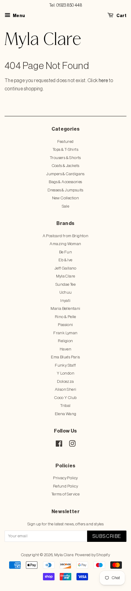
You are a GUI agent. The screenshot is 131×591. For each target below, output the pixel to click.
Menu (18, 16)
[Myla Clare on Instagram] (72, 445)
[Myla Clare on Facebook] (58, 445)
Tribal (65, 406)
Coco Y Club (65, 398)
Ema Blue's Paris (65, 357)
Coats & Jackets (66, 166)
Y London (65, 373)
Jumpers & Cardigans (65, 174)
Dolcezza (65, 381)
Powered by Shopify (92, 555)
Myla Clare (65, 276)
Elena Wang (65, 414)
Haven (65, 349)
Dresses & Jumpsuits (65, 190)
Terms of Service (65, 494)
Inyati (65, 301)
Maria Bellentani (65, 308)
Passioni (65, 325)
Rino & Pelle (65, 317)
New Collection (65, 198)
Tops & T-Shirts (65, 149)
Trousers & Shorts (65, 158)
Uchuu (65, 292)
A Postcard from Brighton (66, 236)
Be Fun (65, 252)
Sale (65, 206)
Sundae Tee (65, 284)
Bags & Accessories (65, 182)
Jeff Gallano (65, 268)
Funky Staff (65, 365)
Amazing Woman (65, 244)
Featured (65, 141)
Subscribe (106, 536)
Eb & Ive (65, 260)
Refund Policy (65, 486)
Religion (65, 341)
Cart (121, 16)
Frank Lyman (65, 333)
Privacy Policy (65, 478)
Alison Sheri (65, 389)
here (103, 80)
